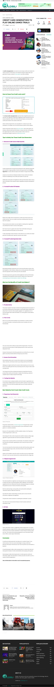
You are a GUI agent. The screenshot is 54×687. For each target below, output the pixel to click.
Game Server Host (21, 133)
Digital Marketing (9, 14)
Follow (43, 21)
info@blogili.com (23, 680)
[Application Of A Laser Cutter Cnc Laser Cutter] (22, 661)
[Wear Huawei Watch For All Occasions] (22, 655)
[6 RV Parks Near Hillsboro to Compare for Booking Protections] (38, 56)
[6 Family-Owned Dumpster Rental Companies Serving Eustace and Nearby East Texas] (38, 50)
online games (18, 74)
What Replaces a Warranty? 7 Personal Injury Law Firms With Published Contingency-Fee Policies (45, 63)
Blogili (9, 685)
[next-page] (5, 632)
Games (12, 17)
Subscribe (49, 21)
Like (38, 21)
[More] (26, 29)
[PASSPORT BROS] (5, 661)
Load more (43, 67)
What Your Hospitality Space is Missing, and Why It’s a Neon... (13, 654)
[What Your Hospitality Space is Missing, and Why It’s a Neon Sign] (5, 655)
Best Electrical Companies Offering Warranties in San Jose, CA (7, 628)
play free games (20, 128)
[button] (50, 10)
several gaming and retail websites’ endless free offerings (14, 278)
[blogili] (4, 25)
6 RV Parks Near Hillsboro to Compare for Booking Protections (46, 57)
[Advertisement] (18, 61)
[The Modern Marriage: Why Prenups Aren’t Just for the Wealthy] (5, 648)
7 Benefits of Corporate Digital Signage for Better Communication (27, 597)
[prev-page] (3, 632)
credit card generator (18, 424)
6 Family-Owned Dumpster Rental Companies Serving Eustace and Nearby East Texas (29, 627)
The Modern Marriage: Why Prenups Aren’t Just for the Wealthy (13, 648)
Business (8, 625)
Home (4, 14)
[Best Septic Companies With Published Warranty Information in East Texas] (18, 624)
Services (18, 626)
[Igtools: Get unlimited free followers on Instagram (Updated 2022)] (22, 648)
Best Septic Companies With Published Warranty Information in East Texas (18, 628)
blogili (7, 25)
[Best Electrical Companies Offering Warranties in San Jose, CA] (8, 624)
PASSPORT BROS (12, 659)
